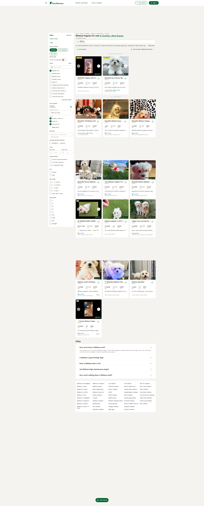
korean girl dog (112, 403)
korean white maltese (130, 389)
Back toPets (54, 39)
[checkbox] (50, 70)
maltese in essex (82, 386)
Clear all (68, 35)
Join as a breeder (97, 3)
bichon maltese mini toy (131, 403)
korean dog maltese (130, 398)
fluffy (110, 392)
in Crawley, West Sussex (112, 36)
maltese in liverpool (98, 383)
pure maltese (96, 406)
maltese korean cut (98, 392)
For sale (53, 50)
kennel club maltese (146, 401)
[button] (89, 66)
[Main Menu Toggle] (46, 2)
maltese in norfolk (82, 392)
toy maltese (111, 383)
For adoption (63, 50)
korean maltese (97, 395)
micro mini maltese (145, 386)
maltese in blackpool (83, 401)
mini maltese (143, 403)
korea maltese (128, 395)
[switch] (64, 60)
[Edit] (71, 106)
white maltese (112, 395)
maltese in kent (81, 395)
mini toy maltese (145, 383)
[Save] (98, 78)
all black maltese (129, 409)
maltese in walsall (82, 403)
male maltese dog (98, 389)
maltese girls (96, 403)
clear (69, 63)
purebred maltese (113, 386)
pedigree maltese (113, 406)
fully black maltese (145, 392)
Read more (151, 45)
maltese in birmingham (83, 383)
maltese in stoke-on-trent (83, 407)
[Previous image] (78, 66)
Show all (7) (55, 127)
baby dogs (111, 409)
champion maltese (98, 409)
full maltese (127, 383)
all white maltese (129, 401)
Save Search (82, 49)
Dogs (51, 42)
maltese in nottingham (83, 398)
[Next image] (98, 66)
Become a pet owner (82, 3)
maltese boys (112, 398)
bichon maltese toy (129, 386)
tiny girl (95, 398)
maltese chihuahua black (115, 401)
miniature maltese (98, 401)
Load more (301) (66, 99)
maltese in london (82, 389)
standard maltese (129, 406)
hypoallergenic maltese (131, 392)
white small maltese (146, 398)
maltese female (97, 386)
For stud (53, 54)
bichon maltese (112, 389)
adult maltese (144, 389)
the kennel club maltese (147, 395)
